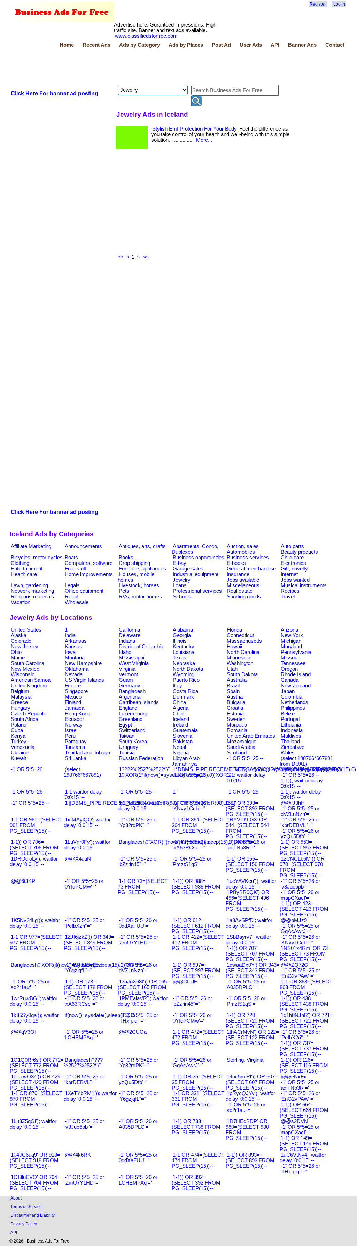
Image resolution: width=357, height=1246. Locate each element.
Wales (288, 752)
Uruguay (128, 747)
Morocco (237, 725)
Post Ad (221, 45)
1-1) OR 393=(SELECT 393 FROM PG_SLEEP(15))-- (250, 808)
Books (126, 557)
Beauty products (299, 552)
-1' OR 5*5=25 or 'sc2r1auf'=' (29, 984)
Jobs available (243, 580)
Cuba (17, 730)
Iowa (70, 652)
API (275, 45)
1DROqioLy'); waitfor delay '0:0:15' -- (34, 861)
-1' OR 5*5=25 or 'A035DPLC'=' (245, 984)
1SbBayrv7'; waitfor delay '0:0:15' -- (248, 939)
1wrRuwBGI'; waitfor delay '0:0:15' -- (33, 1001)
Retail (71, 596)
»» (146, 257)
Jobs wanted (295, 580)
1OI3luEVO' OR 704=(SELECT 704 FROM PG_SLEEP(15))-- (35, 1182)
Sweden (236, 719)
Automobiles (241, 552)
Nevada (74, 674)
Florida (234, 630)
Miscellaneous (243, 585)
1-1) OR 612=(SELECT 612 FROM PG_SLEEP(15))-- (196, 925)
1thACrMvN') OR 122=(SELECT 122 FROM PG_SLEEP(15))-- (252, 1037)
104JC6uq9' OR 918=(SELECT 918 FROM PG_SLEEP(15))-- (35, 1160)
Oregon (289, 669)
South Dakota (242, 674)
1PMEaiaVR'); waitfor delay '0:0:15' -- (143, 1001)
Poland (18, 725)
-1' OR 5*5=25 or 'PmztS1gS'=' (191, 861)
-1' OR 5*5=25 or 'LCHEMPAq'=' (83, 1034)
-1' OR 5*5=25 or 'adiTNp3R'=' (299, 1085)
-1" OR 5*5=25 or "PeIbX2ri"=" (84, 923)
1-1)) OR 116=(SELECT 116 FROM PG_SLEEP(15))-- (304, 1065)
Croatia (235, 708)
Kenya (18, 736)
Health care (24, 574)
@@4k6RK (78, 1155)
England (128, 708)
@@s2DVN (294, 1121)
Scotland (237, 752)
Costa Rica (185, 691)
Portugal (290, 719)
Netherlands (294, 702)
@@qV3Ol (23, 1032)
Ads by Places (186, 45)
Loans (180, 585)
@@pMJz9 (294, 920)
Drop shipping (134, 563)
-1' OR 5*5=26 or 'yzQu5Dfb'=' (299, 833)
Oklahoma (76, 669)
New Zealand (296, 685)
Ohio (16, 652)
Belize (288, 713)
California (129, 630)
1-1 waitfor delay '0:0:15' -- (83, 794)
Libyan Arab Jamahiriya (186, 761)
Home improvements (89, 574)
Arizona (289, 630)
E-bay (179, 563)
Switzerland (132, 730)
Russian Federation (141, 758)
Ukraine (20, 752)
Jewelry (182, 580)
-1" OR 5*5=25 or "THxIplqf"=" (138, 1018)
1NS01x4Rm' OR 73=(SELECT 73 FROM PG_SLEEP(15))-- (305, 953)
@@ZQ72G (294, 965)
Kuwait (18, 758)
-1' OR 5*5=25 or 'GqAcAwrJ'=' (299, 928)
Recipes (290, 591)
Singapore (76, 691)
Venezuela (22, 747)
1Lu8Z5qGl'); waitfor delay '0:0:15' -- (33, 1124)
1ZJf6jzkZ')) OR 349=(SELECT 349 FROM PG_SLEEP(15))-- (89, 942)
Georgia (182, 635)
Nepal (179, 747)
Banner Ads (302, 45)
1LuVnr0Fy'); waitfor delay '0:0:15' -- (87, 844)
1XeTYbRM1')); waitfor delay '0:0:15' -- (90, 1096)
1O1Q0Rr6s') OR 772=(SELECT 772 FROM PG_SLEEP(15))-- (37, 1065)
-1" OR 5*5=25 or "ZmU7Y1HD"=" (84, 1180)
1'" (175, 792)
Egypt (125, 725)
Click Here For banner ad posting (54, 93)
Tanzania (75, 747)
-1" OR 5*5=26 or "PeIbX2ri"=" (300, 1034)
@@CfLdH (185, 982)
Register (318, 4)
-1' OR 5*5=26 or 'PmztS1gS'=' (245, 1001)
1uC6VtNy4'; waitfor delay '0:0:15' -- (303, 1157)
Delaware (129, 635)
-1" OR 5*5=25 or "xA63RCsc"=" (192, 844)
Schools (182, 596)
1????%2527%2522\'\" (144, 769)
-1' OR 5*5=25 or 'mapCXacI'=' (299, 1129)
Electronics (293, 563)
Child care (292, 557)
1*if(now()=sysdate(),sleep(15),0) (318, 769)
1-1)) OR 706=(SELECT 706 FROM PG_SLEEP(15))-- (34, 847)
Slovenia (182, 736)
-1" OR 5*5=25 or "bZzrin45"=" (138, 861)
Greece (19, 702)
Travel (288, 596)
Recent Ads (96, 45)
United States (26, 630)
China (179, 702)
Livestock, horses (139, 585)
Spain (233, 691)
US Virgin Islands (84, 680)
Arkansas (76, 641)
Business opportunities (198, 557)
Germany (129, 685)
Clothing (20, 563)
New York (292, 635)
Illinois (180, 641)
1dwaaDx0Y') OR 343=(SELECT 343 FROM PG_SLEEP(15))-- (253, 970)
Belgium (20, 691)
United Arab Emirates (251, 736)
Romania (237, 730)
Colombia (291, 697)
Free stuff (75, 569)
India (70, 635)
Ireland (180, 725)
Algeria (180, 708)
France (73, 685)
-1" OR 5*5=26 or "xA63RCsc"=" (84, 1001)
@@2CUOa (133, 1032)
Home (67, 45)
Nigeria (181, 752)
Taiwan (126, 736)
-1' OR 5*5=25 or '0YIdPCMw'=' (83, 884)
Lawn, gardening (29, 585)
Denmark (183, 697)
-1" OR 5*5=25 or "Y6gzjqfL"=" (84, 967)
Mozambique (241, 741)
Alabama (183, 630)
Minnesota (238, 658)
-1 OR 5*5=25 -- (245, 758)
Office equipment (84, 591)
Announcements (83, 546)
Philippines (293, 708)
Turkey (18, 741)
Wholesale (76, 602)
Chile (178, 713)
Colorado (21, 641)
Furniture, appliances (142, 569)
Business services (248, 557)
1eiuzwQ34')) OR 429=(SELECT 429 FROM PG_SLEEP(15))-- (36, 1082)
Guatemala (185, 730)
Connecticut (240, 635)
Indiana (127, 641)
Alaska (18, 635)
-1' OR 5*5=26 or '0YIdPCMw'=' (191, 1018)
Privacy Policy (23, 1224)
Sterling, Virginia (245, 1060)
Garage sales (188, 569)
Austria (235, 697)
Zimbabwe (292, 747)
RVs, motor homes (140, 596)
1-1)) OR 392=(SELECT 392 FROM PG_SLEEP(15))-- (196, 1182)
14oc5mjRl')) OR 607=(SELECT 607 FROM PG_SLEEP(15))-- (252, 1082)
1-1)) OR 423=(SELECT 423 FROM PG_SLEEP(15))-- (304, 909)
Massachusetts (244, 641)
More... (204, 140)
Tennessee (293, 663)
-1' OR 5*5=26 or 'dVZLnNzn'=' (137, 967)
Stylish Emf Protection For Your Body (194, 129)
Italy (177, 685)
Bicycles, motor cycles (37, 557)
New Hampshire (83, 663)
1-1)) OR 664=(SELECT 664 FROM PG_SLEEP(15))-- (304, 1110)
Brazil (233, 685)
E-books (236, 563)
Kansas (73, 646)
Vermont (128, 674)
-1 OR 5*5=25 (242, 792)
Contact (334, 45)
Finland (73, 702)
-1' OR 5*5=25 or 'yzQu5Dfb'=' (137, 1079)
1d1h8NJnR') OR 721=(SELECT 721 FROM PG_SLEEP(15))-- (306, 1020)
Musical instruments (304, 585)
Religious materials (32, 596)
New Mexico (25, 669)
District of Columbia (141, 646)
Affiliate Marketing (31, 546)
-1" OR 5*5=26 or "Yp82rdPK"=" (138, 822)
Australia (237, 680)
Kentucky (183, 646)
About (16, 1198)
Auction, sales (243, 546)
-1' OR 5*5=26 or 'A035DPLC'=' (137, 1124)
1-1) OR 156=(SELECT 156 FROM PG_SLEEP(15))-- (250, 864)
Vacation (20, 602)
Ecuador (74, 719)
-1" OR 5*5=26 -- (300, 775)
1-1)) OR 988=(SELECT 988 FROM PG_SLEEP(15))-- (196, 886)
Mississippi (131, 658)
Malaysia (21, 697)
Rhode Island (296, 674)
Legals (72, 585)
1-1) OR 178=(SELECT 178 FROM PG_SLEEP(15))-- (88, 987)
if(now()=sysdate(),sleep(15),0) (100, 1015)
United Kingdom (29, 685)
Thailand (290, 741)
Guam (126, 680)
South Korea (133, 741)
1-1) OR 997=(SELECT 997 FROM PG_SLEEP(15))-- (196, 970)
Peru (70, 736)
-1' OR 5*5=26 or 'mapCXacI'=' (299, 895)
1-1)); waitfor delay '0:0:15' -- (301, 783)
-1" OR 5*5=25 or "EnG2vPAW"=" (300, 973)
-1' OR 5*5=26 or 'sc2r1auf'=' (245, 1107)
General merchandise (251, 569)
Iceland (181, 719)
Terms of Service (26, 1206)
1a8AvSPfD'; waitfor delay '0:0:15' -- (249, 923)
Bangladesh (132, 691)
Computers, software (88, 563)
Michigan (291, 641)
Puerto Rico (186, 680)
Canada (289, 680)
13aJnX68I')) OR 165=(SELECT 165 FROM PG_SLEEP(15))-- (144, 987)
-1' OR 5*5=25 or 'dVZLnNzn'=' (299, 811)
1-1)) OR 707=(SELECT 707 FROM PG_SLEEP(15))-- (250, 953)
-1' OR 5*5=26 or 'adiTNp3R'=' (245, 844)
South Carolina (27, 663)
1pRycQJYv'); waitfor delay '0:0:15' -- (250, 1096)
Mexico (73, 697)
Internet (289, 574)
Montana (75, 658)
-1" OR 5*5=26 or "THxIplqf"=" (300, 1168)
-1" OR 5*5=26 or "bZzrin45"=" (192, 1001)
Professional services (197, 591)
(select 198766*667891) (82, 772)
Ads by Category (139, 45)
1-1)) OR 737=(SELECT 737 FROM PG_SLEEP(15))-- (304, 1048)
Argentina (129, 697)
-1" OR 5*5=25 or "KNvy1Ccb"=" (192, 805)
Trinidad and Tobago (87, 752)
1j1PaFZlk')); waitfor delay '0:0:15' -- (141, 805)
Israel (71, 730)
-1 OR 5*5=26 (26, 769)
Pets (124, 591)
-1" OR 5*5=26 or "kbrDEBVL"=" (300, 822)
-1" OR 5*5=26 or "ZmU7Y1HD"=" (138, 939)
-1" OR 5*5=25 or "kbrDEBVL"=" (84, 1079)
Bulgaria (236, 702)
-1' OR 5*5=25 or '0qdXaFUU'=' (137, 1157)
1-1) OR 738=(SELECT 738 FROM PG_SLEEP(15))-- (196, 1127)
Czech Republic (29, 713)
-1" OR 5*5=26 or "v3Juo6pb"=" (300, 884)
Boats (71, 557)
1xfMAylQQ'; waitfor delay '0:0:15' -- (87, 822)
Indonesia (292, 730)
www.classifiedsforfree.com (146, 36)
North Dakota (188, 669)
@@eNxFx (293, 1076)
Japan (288, 691)
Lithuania (291, 725)
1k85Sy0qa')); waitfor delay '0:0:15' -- (34, 1018)
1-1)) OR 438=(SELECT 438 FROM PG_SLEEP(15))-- (304, 1004)
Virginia (127, 669)
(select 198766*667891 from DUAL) (306, 761)
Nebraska (184, 663)
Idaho (125, 652)
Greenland (130, 719)
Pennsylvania (296, 652)
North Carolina (243, 652)
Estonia (235, 713)
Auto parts (292, 546)
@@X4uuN (78, 859)
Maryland (291, 646)
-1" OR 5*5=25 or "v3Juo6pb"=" (84, 1124)
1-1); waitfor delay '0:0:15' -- (300, 794)
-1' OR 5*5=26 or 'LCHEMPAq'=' (137, 1180)
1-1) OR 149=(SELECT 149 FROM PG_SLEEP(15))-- (304, 1143)
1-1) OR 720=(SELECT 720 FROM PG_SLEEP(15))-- (250, 1020)
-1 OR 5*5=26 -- (29, 792)
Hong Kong (77, 713)
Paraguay (76, 741)
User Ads (251, 45)
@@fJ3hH (293, 803)
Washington (240, 663)
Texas (179, 658)
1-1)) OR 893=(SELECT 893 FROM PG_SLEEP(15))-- (250, 1160)
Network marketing (32, 591)
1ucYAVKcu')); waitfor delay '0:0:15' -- (251, 884)
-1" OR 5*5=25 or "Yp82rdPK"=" (138, 1062)
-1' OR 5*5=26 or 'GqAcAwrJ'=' (191, 1062)
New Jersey (24, 646)
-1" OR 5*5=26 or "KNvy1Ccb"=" (300, 939)
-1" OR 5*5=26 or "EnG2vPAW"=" (300, 1096)
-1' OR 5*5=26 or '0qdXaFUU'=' (137, 923)
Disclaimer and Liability (32, 1215)
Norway (74, 725)
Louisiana (183, 652)
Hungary (20, 708)
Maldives (291, 736)
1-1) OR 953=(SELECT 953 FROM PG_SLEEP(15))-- (304, 847)
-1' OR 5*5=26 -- (191, 775)
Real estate (240, 591)
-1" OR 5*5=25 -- (30, 803)
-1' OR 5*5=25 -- (137, 792)
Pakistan (183, 741)
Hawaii (234, 646)
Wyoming (183, 674)
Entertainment (26, 569)
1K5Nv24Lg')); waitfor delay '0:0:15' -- (35, 923)
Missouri (290, 658)
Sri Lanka (75, 758)
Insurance (238, 574)
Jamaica (74, 708)
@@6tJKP (23, 881)
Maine (18, 658)
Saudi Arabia (241, 747)
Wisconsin (22, 674)
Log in (339, 4)
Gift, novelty (294, 569)
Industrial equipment (195, 574)
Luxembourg (133, 713)
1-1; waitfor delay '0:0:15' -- (245, 777)
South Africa (24, 719)
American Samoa (31, 680)
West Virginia (134, 663)
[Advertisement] (136, 67)
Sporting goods (244, 596)
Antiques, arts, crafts (142, 546)
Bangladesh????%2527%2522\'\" (83, 1062)
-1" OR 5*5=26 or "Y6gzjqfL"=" (138, 1096)
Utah (232, 669)
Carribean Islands (139, 702)
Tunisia (127, 752)
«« (120, 257)
